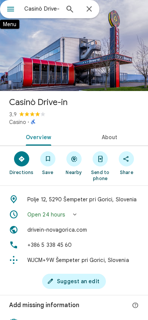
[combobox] (41, 8)
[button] (74, 214)
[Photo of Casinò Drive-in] (74, 45)
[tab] (37, 136)
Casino (17, 122)
